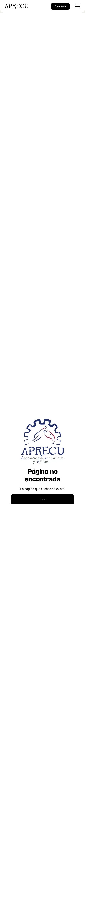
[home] (16, 6)
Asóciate (60, 6)
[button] (77, 6)
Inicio (42, 499)
